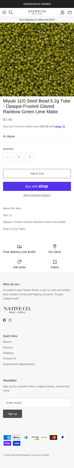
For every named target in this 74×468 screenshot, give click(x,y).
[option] (37, 59)
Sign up (12, 413)
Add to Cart (37, 173)
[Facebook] (4, 320)
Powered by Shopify (40, 455)
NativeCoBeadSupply (20, 455)
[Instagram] (10, 320)
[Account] (61, 12)
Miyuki (11, 136)
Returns (8, 347)
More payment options (37, 195)
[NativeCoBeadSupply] (37, 12)
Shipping (8, 352)
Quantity (8, 148)
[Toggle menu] (4, 12)
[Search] (12, 12)
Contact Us (9, 358)
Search (7, 341)
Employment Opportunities (19, 364)
